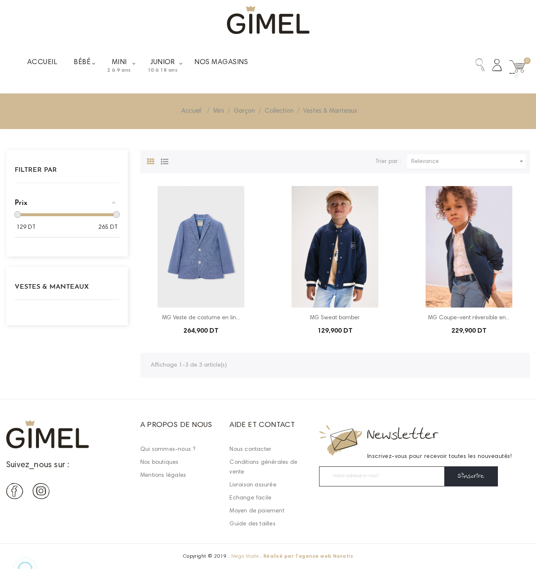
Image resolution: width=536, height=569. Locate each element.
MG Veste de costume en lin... (201, 318)
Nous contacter (250, 450)
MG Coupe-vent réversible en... (469, 318)
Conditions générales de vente (263, 467)
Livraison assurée (252, 485)
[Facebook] (14, 493)
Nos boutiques (159, 463)
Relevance (468, 161)
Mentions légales (163, 475)
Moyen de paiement (256, 511)
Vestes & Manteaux (52, 287)
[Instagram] (41, 493)
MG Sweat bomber (335, 318)
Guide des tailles (252, 524)
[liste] (164, 160)
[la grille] (150, 160)
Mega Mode (245, 556)
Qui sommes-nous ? (167, 450)
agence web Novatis (326, 556)
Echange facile (250, 498)
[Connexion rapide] (493, 67)
